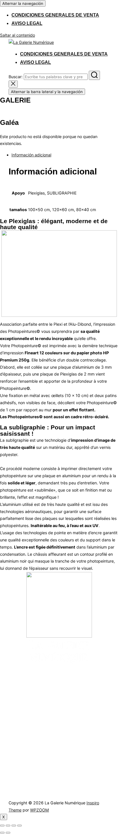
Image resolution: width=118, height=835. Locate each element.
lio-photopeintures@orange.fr (43, 758)
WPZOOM (39, 810)
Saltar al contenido (17, 35)
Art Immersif (21, 724)
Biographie (57, 715)
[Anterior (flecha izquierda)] (2, 833)
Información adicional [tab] (31, 154)
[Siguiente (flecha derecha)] (8, 833)
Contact (55, 724)
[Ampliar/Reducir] (2, 825)
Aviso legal (26, 23)
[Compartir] (13, 825)
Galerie (15, 715)
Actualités (57, 707)
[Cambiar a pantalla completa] (8, 825)
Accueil (15, 707)
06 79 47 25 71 (30, 749)
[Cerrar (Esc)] (19, 825)
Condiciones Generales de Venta (55, 15)
